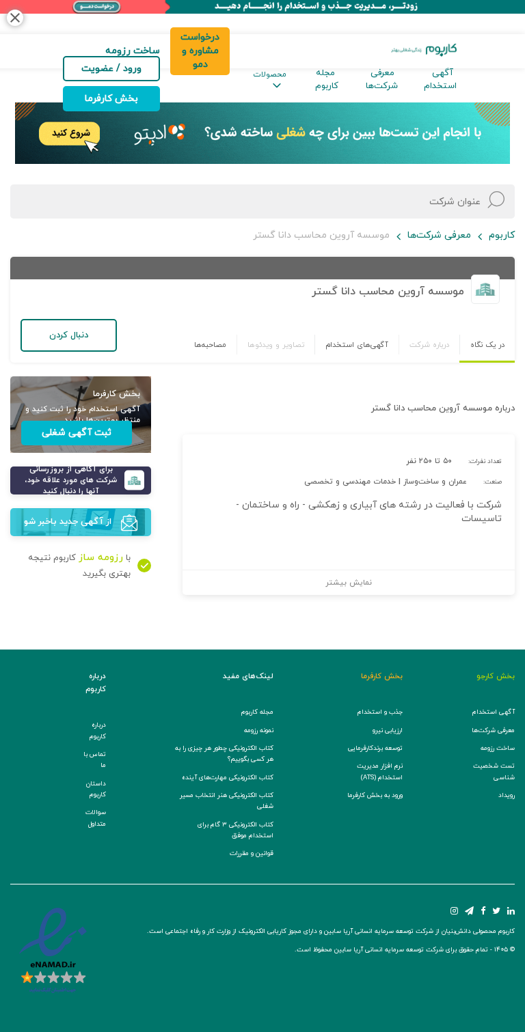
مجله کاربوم (326, 79)
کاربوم (502, 235)
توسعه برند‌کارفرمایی (375, 748)
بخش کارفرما (111, 98)
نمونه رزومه (258, 730)
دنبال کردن (68, 335)
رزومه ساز (101, 557)
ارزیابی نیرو (388, 730)
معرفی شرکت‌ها (382, 79)
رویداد (506, 795)
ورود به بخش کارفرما (375, 795)
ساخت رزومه (498, 748)
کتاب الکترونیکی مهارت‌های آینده (227, 777)
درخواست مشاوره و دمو (199, 51)
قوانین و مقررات (251, 853)
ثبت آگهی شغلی (76, 432)
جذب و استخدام (380, 712)
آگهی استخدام (440, 79)
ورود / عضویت (111, 68)
